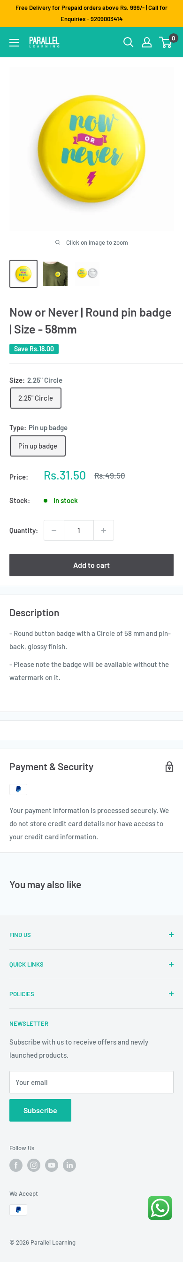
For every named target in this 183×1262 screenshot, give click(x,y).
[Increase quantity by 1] (104, 530)
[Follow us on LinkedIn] (69, 1165)
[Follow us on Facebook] (16, 1165)
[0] (166, 42)
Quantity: (23, 530)
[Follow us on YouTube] (51, 1165)
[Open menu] (14, 42)
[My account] (147, 42)
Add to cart (91, 564)
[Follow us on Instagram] (33, 1165)
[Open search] (128, 42)
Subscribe (40, 1110)
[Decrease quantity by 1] (54, 530)
